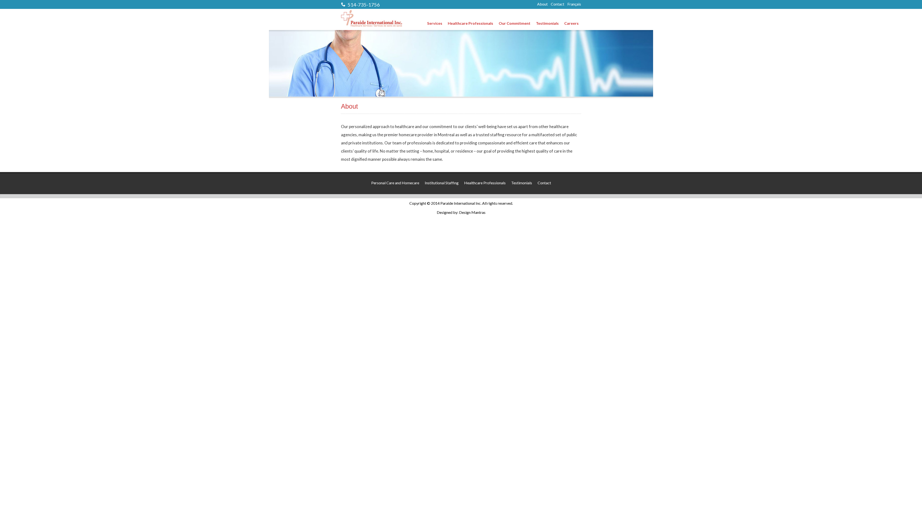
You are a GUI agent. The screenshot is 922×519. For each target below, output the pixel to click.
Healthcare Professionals (470, 23)
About (542, 4)
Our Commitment (514, 23)
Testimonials (547, 23)
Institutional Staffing (442, 182)
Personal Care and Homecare (395, 182)
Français (574, 4)
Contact (557, 4)
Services (434, 23)
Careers (571, 23)
